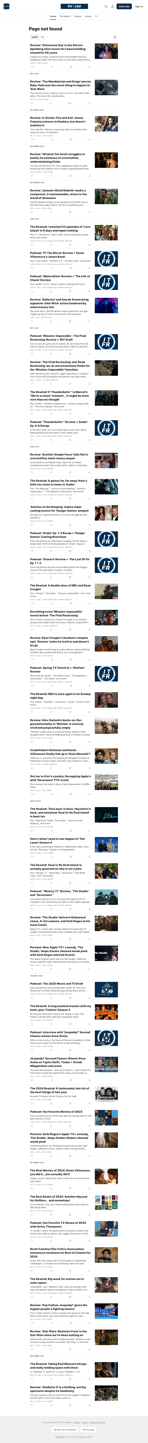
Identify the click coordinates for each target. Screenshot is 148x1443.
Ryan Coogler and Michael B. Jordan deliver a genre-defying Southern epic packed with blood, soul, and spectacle (59, 651)
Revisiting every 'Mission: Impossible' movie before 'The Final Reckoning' (56, 613)
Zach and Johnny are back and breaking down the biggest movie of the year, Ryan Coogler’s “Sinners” (58, 568)
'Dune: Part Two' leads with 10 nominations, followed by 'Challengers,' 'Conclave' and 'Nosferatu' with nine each (58, 1262)
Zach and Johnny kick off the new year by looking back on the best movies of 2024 (60, 1117)
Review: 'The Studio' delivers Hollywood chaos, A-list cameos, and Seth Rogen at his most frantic (60, 921)
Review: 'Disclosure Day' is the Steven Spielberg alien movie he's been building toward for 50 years (58, 49)
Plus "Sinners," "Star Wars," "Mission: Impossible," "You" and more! (60, 595)
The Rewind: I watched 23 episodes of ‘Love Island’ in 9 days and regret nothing (60, 228)
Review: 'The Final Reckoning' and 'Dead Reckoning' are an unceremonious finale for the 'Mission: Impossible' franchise (60, 365)
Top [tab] (42, 37)
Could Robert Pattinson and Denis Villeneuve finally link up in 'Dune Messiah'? (60, 752)
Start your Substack (66, 1429)
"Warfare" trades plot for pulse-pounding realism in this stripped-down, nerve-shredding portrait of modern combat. (60, 733)
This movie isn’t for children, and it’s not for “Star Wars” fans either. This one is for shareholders (60, 94)
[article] (74, 56)
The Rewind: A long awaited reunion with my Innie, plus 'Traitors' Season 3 (60, 1008)
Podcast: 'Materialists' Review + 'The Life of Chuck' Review (60, 278)
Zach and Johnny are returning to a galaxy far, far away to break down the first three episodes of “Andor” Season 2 (58, 542)
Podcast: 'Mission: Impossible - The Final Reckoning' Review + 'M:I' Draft (58, 337)
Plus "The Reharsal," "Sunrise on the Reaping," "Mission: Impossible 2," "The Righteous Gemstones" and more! (58, 490)
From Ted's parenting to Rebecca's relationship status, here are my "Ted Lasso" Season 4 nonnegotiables (59, 848)
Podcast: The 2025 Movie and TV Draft (56, 983)
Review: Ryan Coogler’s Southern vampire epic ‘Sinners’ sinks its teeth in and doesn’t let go (59, 641)
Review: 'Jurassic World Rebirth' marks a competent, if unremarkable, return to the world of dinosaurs (58, 194)
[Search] (106, 6)
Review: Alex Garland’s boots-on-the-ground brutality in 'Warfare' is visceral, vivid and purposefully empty (57, 724)
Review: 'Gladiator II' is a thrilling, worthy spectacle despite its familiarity (58, 1389)
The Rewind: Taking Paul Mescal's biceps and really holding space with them (58, 1365)
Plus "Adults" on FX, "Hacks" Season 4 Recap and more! (57, 284)
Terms (84, 1422)
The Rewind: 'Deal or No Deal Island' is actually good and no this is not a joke (56, 866)
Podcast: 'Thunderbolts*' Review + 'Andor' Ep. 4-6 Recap (59, 423)
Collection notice (97, 1422)
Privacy (76, 1422)
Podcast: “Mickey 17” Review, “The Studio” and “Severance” (59, 893)
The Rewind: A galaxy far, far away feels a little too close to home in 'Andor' (58, 482)
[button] (53, 16)
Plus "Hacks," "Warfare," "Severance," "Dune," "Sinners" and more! (59, 703)
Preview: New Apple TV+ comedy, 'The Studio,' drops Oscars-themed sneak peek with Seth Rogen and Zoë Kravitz (59, 951)
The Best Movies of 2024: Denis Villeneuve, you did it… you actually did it (60, 1172)
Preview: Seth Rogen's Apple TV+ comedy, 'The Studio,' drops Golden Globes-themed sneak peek (59, 1137)
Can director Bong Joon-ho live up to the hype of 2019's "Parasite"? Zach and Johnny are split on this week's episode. (60, 900)
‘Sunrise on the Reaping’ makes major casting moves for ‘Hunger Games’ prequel (59, 508)
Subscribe (124, 6)
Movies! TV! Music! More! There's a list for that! (53, 1096)
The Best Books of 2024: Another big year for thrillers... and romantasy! (59, 1198)
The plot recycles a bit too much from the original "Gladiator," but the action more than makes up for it (60, 1396)
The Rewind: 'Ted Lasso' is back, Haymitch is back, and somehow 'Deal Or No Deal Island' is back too (60, 812)
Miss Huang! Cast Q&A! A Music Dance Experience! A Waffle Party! (59, 785)
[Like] (32, 103)
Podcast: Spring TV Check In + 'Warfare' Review (57, 669)
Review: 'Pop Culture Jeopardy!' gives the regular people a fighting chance (58, 1307)
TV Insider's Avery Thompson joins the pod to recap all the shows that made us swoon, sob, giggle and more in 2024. (59, 1232)
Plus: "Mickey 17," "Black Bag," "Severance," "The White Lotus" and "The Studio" (57, 874)
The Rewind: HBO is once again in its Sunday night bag (60, 695)
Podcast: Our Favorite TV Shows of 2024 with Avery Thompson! (58, 1224)
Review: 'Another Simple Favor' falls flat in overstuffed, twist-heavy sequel (59, 456)
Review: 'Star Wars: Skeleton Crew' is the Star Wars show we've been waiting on (58, 1333)
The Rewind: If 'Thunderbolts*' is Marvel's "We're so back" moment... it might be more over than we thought (59, 395)
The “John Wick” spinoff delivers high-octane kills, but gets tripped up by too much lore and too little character (59, 312)
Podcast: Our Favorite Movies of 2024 (56, 1111)
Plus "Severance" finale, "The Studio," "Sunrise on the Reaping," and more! (56, 822)
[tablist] (38, 37)
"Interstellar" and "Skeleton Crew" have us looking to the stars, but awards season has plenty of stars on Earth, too (58, 1288)
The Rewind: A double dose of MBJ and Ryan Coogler (60, 587)
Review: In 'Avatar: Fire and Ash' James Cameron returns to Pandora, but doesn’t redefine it (58, 121)
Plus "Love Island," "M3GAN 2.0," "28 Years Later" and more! (60, 260)
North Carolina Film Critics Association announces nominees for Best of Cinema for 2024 (60, 1252)
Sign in (139, 6)
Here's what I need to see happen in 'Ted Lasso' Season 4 (57, 840)
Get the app (88, 1429)
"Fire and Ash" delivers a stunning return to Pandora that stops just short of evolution (58, 131)
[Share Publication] (112, 6)
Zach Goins (42, 63)
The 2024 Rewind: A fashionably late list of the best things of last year (59, 1090)
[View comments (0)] (52, 67)
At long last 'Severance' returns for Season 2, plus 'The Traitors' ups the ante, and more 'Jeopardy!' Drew (57, 1015)
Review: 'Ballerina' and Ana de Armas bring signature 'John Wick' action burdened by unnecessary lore (59, 303)
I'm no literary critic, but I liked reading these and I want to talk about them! (59, 1206)
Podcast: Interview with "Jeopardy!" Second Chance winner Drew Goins (60, 1034)
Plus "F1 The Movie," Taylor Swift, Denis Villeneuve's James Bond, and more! (59, 236)
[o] (106, 897)
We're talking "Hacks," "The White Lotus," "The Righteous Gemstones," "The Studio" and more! (58, 677)
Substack (59, 1436)
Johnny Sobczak (64, 241)
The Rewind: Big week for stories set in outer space (57, 1280)
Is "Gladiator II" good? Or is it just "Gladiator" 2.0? (55, 1371)
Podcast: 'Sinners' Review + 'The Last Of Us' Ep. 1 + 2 (60, 561)
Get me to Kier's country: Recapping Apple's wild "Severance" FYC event (60, 778)
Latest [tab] (35, 37)
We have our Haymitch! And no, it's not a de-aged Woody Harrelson (58, 516)
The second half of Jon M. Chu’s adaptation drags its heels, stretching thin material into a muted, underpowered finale (59, 167)
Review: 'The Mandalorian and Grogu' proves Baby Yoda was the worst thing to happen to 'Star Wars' (60, 85)
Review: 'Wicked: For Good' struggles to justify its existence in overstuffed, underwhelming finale (57, 158)
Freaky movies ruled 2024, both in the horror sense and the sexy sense (59, 1180)
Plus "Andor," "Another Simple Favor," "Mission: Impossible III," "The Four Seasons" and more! (59, 405)
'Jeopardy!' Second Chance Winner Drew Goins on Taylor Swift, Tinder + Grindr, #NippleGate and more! (58, 1062)
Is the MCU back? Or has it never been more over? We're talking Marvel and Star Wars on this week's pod (58, 431)
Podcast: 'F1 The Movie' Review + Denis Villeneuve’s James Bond (57, 254)
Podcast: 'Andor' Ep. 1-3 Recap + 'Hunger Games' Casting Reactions (57, 535)
